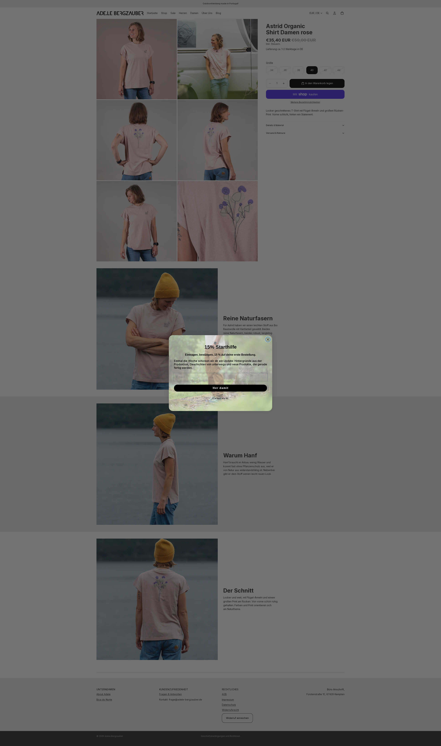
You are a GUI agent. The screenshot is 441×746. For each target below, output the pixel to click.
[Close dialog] (267, 339)
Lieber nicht (220, 398)
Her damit (220, 388)
